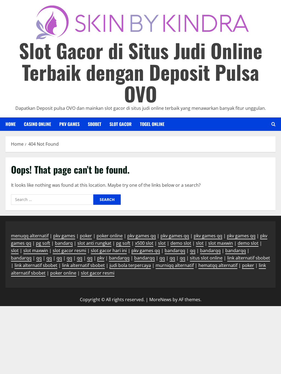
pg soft (43, 243)
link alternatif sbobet (248, 258)
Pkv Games (69, 124)
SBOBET (94, 124)
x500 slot (144, 243)
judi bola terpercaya (130, 265)
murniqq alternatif (175, 265)
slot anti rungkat (94, 243)
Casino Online (37, 124)
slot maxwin (220, 243)
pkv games (64, 236)
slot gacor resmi (69, 251)
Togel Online (152, 124)
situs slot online (206, 258)
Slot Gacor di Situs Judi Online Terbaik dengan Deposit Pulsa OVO (140, 72)
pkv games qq (141, 236)
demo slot (180, 243)
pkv (100, 258)
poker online (110, 236)
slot (162, 243)
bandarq (64, 243)
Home (10, 124)
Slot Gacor (120, 124)
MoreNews (160, 300)
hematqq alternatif (217, 265)
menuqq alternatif (30, 236)
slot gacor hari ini (109, 251)
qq (192, 251)
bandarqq (175, 251)
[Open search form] (273, 124)
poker (86, 236)
